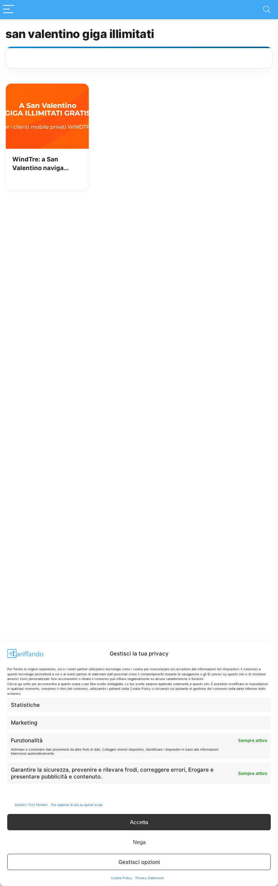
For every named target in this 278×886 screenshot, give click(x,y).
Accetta (139, 822)
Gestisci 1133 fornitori (30, 805)
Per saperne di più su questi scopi (76, 805)
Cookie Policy (121, 878)
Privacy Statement (149, 878)
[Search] (266, 9)
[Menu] (8, 9)
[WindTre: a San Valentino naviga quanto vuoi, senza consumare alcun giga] (47, 88)
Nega (139, 842)
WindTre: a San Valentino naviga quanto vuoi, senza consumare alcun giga (46, 164)
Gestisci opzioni (139, 861)
